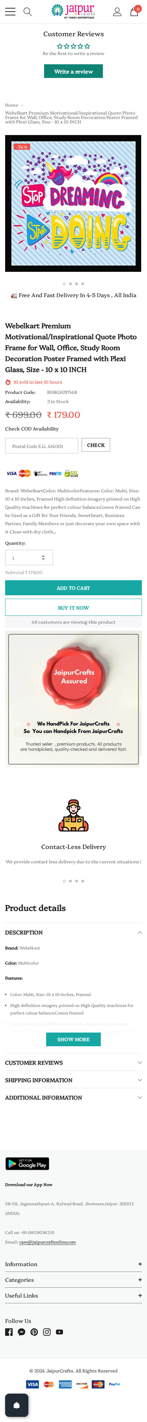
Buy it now (73, 607)
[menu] (10, 11)
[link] (27, 1164)
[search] (28, 11)
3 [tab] (76, 283)
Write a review (73, 71)
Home (11, 105)
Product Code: (20, 392)
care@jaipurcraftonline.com (47, 1242)
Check (96, 444)
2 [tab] (70, 283)
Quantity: (15, 543)
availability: (17, 401)
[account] (117, 11)
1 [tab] (64, 283)
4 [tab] (82, 283)
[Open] (16, 1405)
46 (34, 622)
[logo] (74, 11)
